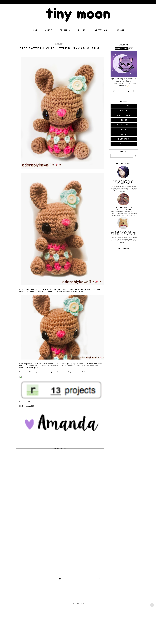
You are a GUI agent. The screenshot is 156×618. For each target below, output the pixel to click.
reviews (123, 144)
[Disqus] (60, 478)
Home (34, 30)
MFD (82, 603)
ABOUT (48, 30)
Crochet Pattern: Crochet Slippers (124, 208)
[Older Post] (20, 578)
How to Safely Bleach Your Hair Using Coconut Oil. (124, 182)
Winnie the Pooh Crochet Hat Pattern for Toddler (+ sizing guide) (124, 233)
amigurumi (123, 106)
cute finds (123, 115)
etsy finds (123, 125)
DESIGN (81, 30)
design (124, 120)
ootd (124, 134)
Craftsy (68, 372)
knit (123, 129)
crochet (124, 110)
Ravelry (60, 372)
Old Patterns (100, 30)
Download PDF (25, 402)
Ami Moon (65, 30)
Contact (119, 30)
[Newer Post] (99, 578)
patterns (123, 139)
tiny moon (78, 14)
